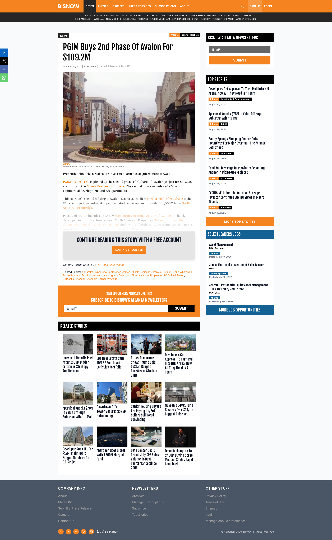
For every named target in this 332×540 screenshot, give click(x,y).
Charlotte (141, 15)
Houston (233, 15)
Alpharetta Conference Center (112, 271)
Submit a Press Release (74, 508)
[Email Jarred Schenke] (128, 66)
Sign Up (255, 6)
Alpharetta (87, 271)
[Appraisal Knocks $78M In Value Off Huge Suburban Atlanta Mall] (78, 403)
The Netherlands (223, 19)
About (184, 6)
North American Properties (147, 275)
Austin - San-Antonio (106, 15)
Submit (181, 308)
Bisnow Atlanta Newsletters (233, 37)
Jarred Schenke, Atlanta (113, 66)
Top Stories (140, 514)
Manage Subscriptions (148, 502)
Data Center (197, 15)
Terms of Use (215, 502)
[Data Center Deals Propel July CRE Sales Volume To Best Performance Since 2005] (146, 449)
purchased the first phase (165, 198)
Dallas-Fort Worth (174, 15)
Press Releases (140, 6)
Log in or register (129, 249)
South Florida (201, 19)
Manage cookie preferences (226, 521)
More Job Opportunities (240, 310)
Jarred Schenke (84, 264)
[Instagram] (83, 531)
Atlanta (86, 15)
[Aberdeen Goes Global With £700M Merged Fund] (112, 449)
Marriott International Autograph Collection (145, 215)
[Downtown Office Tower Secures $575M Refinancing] (112, 403)
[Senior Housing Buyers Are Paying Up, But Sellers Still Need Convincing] (146, 403)
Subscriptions (165, 6)
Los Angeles (82, 19)
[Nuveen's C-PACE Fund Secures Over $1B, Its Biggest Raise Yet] (180, 403)
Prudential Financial (74, 278)
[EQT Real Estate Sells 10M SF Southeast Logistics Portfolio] (112, 356)
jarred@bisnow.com (111, 264)
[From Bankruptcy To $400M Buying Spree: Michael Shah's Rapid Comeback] (180, 449)
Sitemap (211, 508)
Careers (118, 6)
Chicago (155, 15)
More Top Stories (240, 221)
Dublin (222, 15)
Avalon (167, 271)
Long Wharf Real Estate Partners (96, 224)
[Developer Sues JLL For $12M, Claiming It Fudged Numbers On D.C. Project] (78, 449)
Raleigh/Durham (160, 19)
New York (112, 19)
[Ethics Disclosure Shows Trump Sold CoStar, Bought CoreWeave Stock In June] (146, 356)
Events (103, 6)
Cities (90, 6)
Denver (211, 15)
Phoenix (143, 19)
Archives (138, 496)
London (246, 15)
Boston (127, 15)
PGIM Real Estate (75, 181)
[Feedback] (91, 531)
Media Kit (65, 502)
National (98, 19)
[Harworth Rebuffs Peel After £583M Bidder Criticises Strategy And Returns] (78, 356)
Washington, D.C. (246, 19)
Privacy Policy (216, 496)
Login (268, 6)
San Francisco (181, 19)
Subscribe (139, 508)
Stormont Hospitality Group (102, 278)
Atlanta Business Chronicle (105, 186)
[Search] (242, 6)
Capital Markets (190, 35)
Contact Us (66, 521)
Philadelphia (128, 19)
